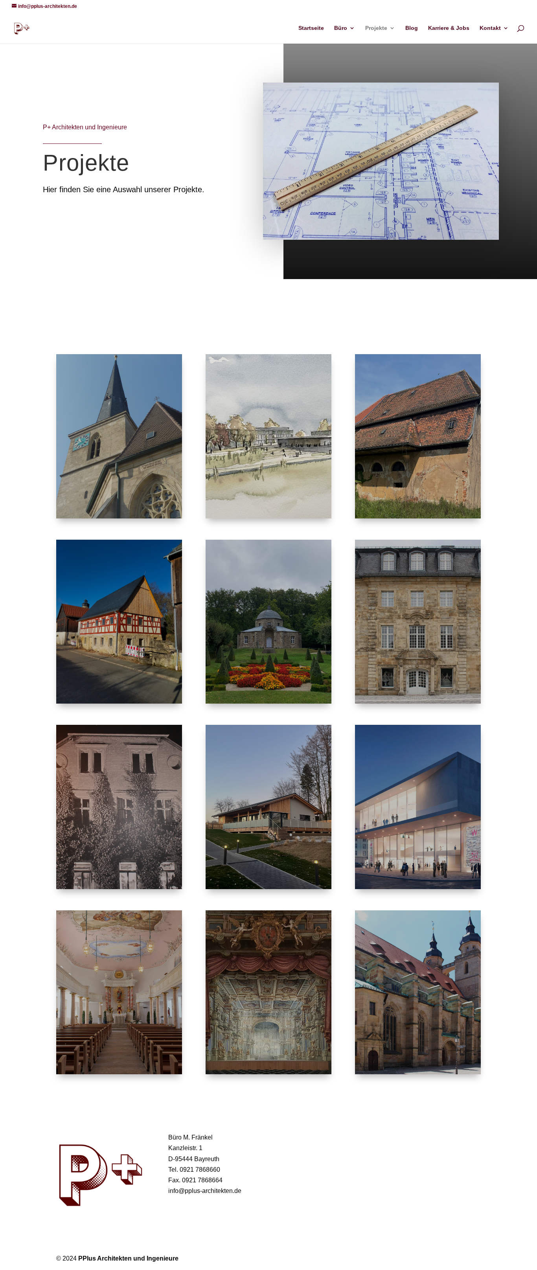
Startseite (311, 28)
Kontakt (490, 28)
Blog (411, 28)
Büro (340, 28)
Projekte (376, 28)
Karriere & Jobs (448, 28)
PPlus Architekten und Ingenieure (128, 1258)
